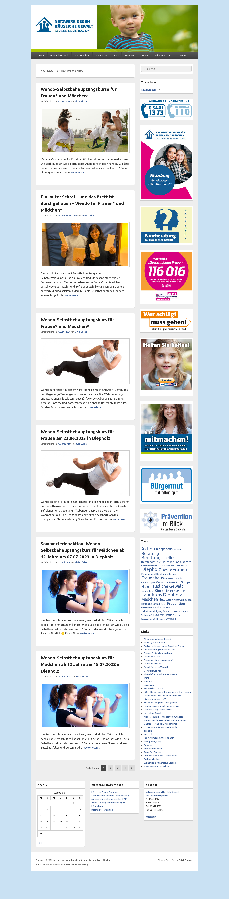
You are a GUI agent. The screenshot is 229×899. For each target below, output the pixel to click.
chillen (184, 566)
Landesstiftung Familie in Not (158, 709)
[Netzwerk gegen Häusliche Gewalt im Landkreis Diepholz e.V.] (114, 51)
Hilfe (145, 586)
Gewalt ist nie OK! (152, 663)
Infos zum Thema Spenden (104, 792)
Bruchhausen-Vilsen (171, 566)
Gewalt (178, 578)
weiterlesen (78, 172)
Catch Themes (186, 860)
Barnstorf (176, 550)
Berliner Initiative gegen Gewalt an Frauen (164, 646)
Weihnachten (146, 619)
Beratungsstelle (157, 557)
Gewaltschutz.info (152, 671)
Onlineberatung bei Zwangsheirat (160, 724)
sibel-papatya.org (152, 741)
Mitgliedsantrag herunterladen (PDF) (109, 799)
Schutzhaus (146, 608)
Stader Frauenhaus (153, 748)
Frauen (180, 569)
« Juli (39, 843)
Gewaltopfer (148, 582)
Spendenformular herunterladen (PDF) (110, 795)
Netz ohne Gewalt (152, 713)
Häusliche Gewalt (59, 55)
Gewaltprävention (168, 582)
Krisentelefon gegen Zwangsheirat (161, 702)
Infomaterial (97, 806)
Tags (144, 541)
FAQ (116, 55)
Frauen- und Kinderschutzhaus (159, 574)
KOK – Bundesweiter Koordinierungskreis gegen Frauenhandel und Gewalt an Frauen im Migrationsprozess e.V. (167, 695)
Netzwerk (166, 599)
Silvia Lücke (81, 101)
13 (60, 815)
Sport (185, 611)
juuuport (148, 681)
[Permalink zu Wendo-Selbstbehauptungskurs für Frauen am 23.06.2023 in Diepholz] (85, 497)
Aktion (148, 548)
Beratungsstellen (149, 566)
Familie (166, 570)
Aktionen (129, 55)
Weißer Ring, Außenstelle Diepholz (161, 763)
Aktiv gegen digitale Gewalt (157, 639)
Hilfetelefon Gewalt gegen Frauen (160, 674)
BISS (160, 565)
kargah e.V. (149, 685)
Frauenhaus (152, 577)
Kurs (182, 590)
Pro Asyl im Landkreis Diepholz (159, 738)
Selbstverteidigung (151, 611)
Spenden (144, 55)
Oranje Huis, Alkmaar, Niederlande (160, 727)
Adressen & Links (164, 55)
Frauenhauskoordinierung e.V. (158, 660)
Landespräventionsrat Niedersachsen (162, 706)
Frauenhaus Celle (152, 656)
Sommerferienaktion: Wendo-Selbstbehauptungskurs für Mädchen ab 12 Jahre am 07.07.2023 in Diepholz (83, 550)
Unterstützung (165, 614)
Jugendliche (147, 591)
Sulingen (146, 615)
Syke (153, 615)
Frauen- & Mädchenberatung (158, 653)
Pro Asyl (148, 734)
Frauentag (168, 579)
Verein (177, 615)
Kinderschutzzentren (154, 688)
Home (42, 55)
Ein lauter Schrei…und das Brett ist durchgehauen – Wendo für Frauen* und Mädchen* (82, 203)
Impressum (151, 817)
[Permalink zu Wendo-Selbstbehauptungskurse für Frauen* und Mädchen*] (85, 154)
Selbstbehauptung (161, 607)
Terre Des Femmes (153, 752)
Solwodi (148, 745)
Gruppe (186, 582)
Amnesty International (154, 642)
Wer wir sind (101, 55)
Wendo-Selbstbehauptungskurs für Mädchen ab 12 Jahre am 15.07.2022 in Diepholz (81, 664)
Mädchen (149, 599)
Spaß (179, 611)
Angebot (164, 549)
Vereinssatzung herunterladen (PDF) (109, 802)
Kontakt (183, 55)
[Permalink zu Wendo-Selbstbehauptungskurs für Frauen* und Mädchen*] (85, 385)
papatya (148, 731)
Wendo (171, 618)
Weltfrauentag (160, 619)
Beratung (150, 553)
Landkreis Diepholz (161, 594)
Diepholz (151, 569)
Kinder (160, 590)
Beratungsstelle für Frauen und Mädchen (166, 561)
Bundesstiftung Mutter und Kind (159, 649)
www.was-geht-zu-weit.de (157, 766)
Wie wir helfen (82, 55)
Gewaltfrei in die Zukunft (156, 667)
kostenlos (172, 590)
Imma (146, 678)
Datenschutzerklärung (102, 810)
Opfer (163, 604)
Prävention (176, 603)
